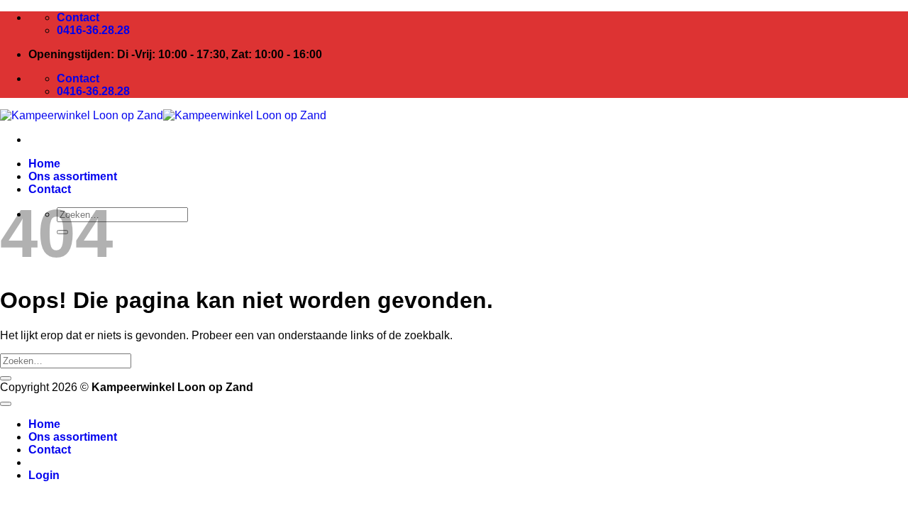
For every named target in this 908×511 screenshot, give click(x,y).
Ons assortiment (72, 176)
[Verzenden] (5, 378)
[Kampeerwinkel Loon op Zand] (163, 115)
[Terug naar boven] (5, 404)
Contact (49, 189)
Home (44, 164)
